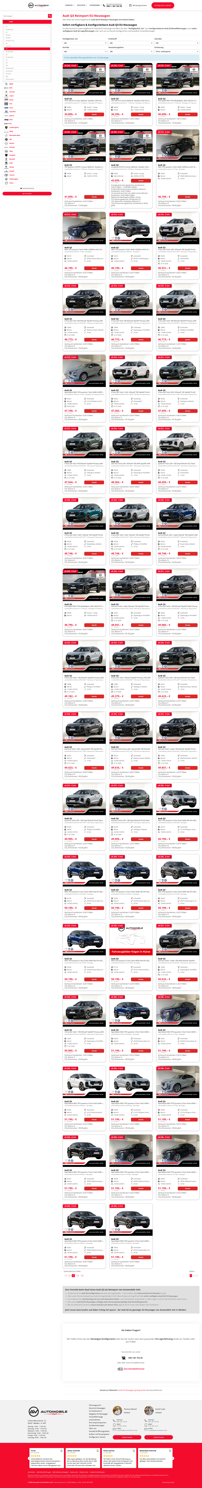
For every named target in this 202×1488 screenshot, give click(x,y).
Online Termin (127, 1437)
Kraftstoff (112, 39)
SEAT (11, 163)
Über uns (92, 1428)
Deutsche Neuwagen (97, 1408)
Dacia (11, 100)
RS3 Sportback (10, 68)
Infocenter (81, 5)
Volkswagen (13, 179)
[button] (172, 1458)
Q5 (6, 54)
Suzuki (11, 171)
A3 (6, 27)
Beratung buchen (140, 5)
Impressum (74, 1472)
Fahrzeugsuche (95, 1405)
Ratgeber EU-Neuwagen (98, 1414)
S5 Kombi (8, 73)
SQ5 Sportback (10, 79)
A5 (6, 32)
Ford (11, 108)
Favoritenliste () (28, 188)
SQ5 (7, 76)
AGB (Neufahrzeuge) (44, 1472)
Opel (11, 151)
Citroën (12, 92)
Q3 (6, 49)
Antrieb (66, 47)
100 (77, 1276)
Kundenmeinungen (96, 1425)
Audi (11, 22)
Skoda (11, 167)
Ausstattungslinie (116, 47)
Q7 (6, 60)
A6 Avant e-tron (10, 40)
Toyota (11, 175)
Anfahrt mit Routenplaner (99, 1434)
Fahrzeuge (69, 5)
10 (66, 1276)
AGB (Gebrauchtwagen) (60, 1472)
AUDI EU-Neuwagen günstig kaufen (132, 1390)
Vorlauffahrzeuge (96, 1417)
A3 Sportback (9, 29)
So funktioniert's (95, 1411)
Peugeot (12, 155)
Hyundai (12, 112)
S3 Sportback (9, 71)
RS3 (7, 65)
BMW (11, 84)
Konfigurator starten (97, 1437)
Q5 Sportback (9, 57)
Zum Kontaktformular (134, 1369)
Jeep (11, 119)
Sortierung (158, 47)
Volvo (11, 183)
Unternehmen (95, 5)
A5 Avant (8, 35)
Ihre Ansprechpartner (97, 1422)
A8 (6, 43)
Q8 (6, 62)
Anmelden (31, 1472)
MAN (11, 131)
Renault (12, 159)
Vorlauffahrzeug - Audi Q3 (177, 168)
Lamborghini (14, 127)
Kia (10, 123)
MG (10, 139)
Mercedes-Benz (14, 135)
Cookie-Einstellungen (97, 1472)
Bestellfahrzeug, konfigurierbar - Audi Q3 (84, 94)
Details (94, 114)
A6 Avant (8, 38)
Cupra (11, 96)
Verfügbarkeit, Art (70, 39)
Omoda (12, 147)
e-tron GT (8, 46)
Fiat (10, 104)
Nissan (11, 143)
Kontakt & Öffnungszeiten (99, 1431)
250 (82, 1276)
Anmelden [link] (28, 194)
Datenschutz (84, 1472)
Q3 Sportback (9, 51)
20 (69, 1276)
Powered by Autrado (168, 1482)
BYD (10, 88)
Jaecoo (11, 116)
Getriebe (158, 39)
